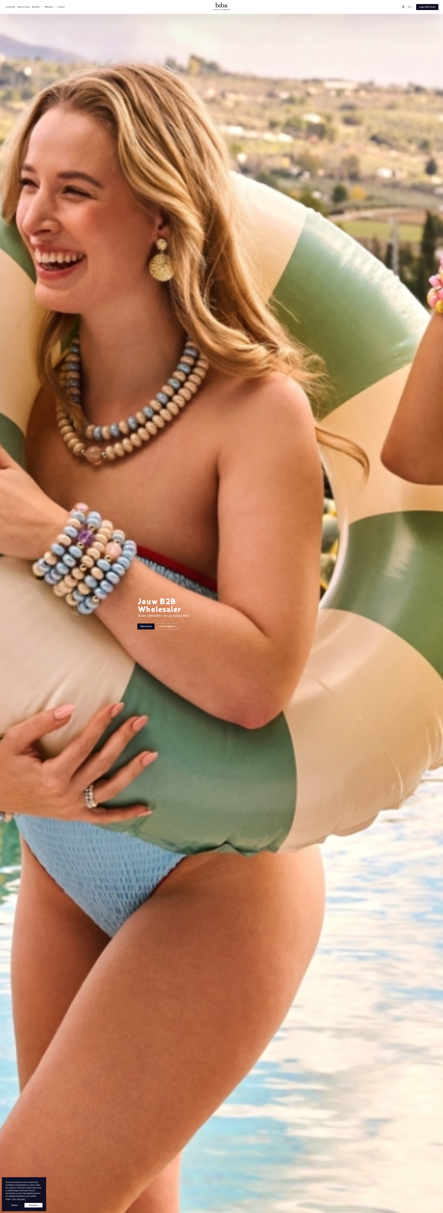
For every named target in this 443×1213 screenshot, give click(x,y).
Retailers (36, 7)
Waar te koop (23, 7)
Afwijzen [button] (14, 1205)
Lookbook (10, 7)
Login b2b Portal (427, 7)
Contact (61, 7)
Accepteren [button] (33, 1205)
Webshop (48, 7)
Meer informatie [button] (18, 1199)
